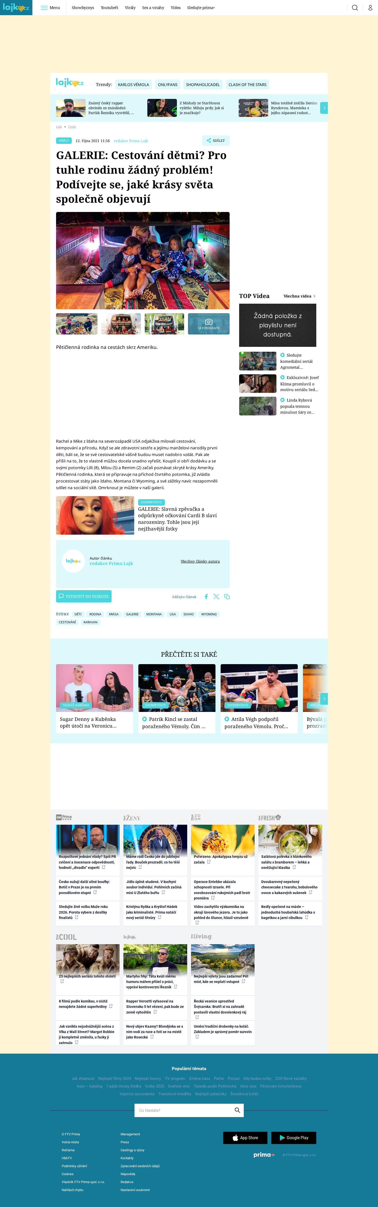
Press (125, 1142)
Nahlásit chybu (72, 1190)
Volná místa (70, 1142)
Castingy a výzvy (132, 1150)
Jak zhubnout (82, 1078)
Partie (219, 1078)
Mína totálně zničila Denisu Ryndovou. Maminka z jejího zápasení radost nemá (294, 110)
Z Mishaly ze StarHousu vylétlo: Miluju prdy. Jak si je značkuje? (202, 107)
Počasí (234, 1078)
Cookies (68, 1174)
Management (130, 1134)
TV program (175, 1078)
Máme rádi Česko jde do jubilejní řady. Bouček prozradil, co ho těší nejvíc (153, 862)
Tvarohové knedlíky (174, 1094)
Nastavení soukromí (135, 1190)
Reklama (68, 1150)
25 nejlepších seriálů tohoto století (87, 976)
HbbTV (67, 1158)
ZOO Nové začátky (291, 1078)
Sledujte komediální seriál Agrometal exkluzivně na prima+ (296, 366)
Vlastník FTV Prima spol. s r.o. (83, 1182)
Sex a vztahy (153, 7)
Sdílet (218, 142)
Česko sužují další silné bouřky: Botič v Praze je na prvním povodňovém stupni (84, 887)
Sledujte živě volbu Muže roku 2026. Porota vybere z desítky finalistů (83, 912)
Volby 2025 (154, 1086)
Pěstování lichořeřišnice (281, 1086)
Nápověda (128, 1174)
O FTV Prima (71, 1134)
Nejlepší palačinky (211, 1094)
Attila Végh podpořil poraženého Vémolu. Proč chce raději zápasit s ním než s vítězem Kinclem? (254, 723)
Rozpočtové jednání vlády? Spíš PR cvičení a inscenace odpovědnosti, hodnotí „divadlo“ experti (87, 862)
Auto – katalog (89, 1086)
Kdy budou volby (257, 1078)
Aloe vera (248, 1086)
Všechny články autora (200, 561)
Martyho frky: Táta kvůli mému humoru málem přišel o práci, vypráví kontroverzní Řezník (151, 981)
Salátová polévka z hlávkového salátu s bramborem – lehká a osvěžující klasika (286, 862)
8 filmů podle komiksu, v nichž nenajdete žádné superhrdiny (83, 1004)
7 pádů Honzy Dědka (123, 1086)
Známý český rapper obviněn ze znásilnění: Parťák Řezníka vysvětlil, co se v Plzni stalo (111, 110)
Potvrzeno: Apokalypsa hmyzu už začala (221, 859)
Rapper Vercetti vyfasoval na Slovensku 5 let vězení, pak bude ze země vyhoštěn (155, 1006)
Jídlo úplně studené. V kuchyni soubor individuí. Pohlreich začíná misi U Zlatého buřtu (154, 887)
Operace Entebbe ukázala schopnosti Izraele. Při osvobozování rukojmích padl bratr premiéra (222, 890)
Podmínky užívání (74, 1166)
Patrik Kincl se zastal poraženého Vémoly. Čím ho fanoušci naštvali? (174, 723)
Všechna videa (298, 296)
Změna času (199, 1078)
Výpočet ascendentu (137, 1094)
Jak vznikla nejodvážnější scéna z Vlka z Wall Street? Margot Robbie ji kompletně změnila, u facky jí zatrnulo (86, 1034)
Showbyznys (83, 7)
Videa (176, 7)
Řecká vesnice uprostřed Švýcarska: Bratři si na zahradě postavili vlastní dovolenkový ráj (220, 1006)
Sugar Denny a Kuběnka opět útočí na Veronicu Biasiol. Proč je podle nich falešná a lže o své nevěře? (90, 722)
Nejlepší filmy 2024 (114, 1078)
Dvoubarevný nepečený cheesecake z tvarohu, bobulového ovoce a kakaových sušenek (289, 887)
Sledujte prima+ (201, 7)
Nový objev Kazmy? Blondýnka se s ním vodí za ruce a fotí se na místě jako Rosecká (154, 1031)
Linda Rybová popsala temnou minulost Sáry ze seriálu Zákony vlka (298, 409)
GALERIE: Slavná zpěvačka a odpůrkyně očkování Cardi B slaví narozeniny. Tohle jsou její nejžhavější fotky (177, 519)
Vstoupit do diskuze (87, 596)
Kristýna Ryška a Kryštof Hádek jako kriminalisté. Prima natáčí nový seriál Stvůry (151, 912)
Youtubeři (109, 7)
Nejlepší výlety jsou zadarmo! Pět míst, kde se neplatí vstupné (221, 979)
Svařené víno (179, 1086)
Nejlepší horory (148, 1078)
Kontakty (127, 1158)
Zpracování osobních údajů (140, 1166)
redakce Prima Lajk (131, 140)
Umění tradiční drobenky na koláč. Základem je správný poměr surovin (223, 1029)
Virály (130, 7)
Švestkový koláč (244, 1094)
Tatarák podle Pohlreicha (215, 1086)
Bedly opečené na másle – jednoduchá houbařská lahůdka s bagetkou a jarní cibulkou (288, 912)
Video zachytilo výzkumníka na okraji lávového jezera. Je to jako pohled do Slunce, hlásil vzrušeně (221, 912)
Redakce (127, 1182)
